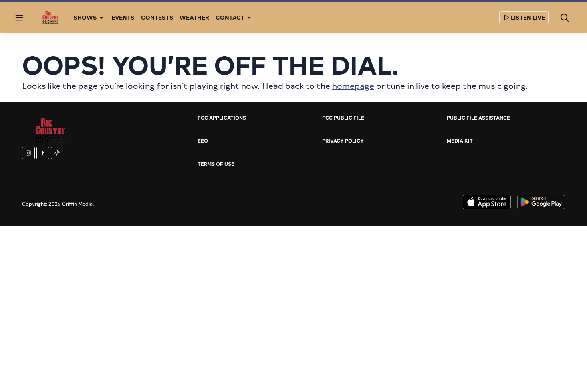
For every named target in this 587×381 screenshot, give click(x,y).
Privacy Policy (343, 140)
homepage (353, 85)
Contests (157, 17)
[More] (102, 17)
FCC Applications (222, 117)
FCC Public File (343, 117)
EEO (203, 140)
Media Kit (460, 140)
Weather (194, 17)
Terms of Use (216, 164)
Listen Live (528, 17)
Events (123, 17)
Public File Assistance (478, 117)
